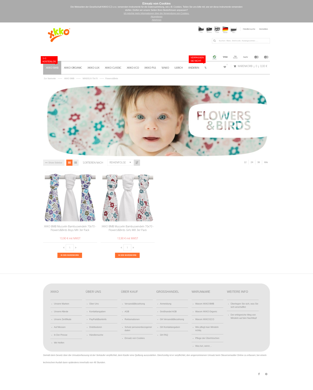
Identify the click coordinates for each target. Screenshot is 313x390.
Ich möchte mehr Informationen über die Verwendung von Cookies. (156, 13)
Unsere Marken (61, 304)
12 (245, 162)
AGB (127, 311)
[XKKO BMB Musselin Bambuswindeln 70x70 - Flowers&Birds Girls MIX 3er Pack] (128, 196)
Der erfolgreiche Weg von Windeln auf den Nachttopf (244, 316)
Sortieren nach (93, 162)
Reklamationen (132, 319)
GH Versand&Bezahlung (172, 319)
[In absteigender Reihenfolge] (137, 163)
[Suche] (214, 40)
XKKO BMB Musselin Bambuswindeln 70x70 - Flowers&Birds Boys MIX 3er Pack (70, 228)
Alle (266, 162)
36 (258, 162)
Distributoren (95, 327)
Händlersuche (249, 29)
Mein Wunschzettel (227, 65)
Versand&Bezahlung (135, 304)
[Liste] (75, 163)
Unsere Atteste (61, 311)
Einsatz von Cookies (135, 338)
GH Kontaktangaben (170, 327)
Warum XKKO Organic (206, 311)
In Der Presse (60, 335)
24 (252, 162)
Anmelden (263, 29)
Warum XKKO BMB (204, 304)
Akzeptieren (156, 16)
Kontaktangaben (97, 311)
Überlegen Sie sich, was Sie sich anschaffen (244, 305)
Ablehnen (156, 20)
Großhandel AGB (168, 311)
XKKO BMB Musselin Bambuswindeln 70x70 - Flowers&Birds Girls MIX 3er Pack (128, 228)
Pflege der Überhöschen (207, 338)
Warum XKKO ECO (204, 319)
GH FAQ (164, 335)
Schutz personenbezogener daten (138, 329)
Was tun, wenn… (203, 346)
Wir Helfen (59, 342)
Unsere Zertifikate (62, 319)
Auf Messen (60, 327)
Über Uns (94, 304)
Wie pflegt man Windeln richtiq (207, 329)
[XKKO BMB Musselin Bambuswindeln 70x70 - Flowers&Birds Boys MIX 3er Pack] (70, 196)
